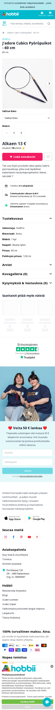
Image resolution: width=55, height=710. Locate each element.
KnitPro (6, 39)
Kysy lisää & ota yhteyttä (15, 554)
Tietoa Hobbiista (11, 617)
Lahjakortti (8, 613)
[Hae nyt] (49, 23)
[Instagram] (5, 537)
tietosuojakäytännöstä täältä (31, 476)
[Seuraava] (49, 83)
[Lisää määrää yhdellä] (21, 133)
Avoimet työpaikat (11, 563)
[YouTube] (29, 537)
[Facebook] (13, 537)
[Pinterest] (21, 537)
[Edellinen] (5, 83)
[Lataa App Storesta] (13, 518)
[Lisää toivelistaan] (48, 157)
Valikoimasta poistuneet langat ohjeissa (23, 608)
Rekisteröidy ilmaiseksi (14, 590)
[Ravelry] (37, 537)
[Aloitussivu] (3, 33)
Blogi (5, 595)
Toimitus (7, 559)
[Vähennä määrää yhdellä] (6, 133)
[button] (50, 13)
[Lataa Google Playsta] (37, 518)
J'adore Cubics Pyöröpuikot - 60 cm (23, 32)
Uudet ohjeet (9, 604)
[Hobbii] (10, 14)
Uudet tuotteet (10, 599)
